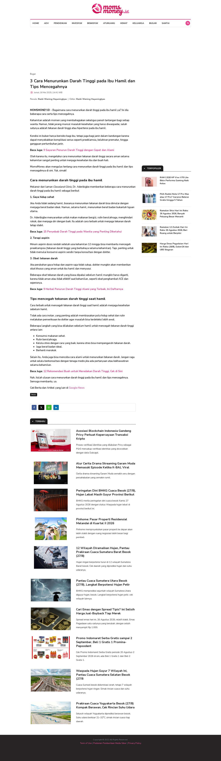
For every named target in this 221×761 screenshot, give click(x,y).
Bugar (153, 23)
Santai (165, 23)
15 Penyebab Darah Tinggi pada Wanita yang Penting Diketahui (82, 231)
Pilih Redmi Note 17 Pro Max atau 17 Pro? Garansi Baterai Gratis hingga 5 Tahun (174, 197)
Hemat (123, 23)
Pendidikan (60, 23)
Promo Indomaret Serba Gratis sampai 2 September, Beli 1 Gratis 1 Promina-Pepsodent (104, 642)
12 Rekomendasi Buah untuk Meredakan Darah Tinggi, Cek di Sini (83, 371)
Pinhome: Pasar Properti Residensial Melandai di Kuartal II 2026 (101, 521)
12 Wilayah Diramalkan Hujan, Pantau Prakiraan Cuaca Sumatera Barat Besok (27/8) (103, 552)
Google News (76, 388)
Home (35, 23)
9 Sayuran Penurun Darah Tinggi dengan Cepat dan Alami (78, 150)
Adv (46, 23)
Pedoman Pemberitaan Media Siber (109, 743)
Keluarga (138, 23)
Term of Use (86, 743)
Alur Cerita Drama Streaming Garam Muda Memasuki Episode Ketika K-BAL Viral (105, 465)
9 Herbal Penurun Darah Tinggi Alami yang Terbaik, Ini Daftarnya (83, 289)
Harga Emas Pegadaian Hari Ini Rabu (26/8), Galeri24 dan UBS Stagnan (174, 246)
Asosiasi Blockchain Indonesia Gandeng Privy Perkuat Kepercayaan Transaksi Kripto (103, 435)
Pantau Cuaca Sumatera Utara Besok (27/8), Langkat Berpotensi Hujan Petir (103, 583)
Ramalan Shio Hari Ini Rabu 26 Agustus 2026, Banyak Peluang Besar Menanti (174, 213)
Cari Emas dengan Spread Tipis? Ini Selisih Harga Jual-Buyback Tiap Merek (105, 611)
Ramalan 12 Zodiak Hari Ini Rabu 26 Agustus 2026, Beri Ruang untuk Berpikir (174, 230)
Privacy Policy (134, 743)
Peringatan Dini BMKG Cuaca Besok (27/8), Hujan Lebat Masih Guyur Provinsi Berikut (106, 493)
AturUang (109, 23)
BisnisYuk (92, 23)
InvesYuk (77, 23)
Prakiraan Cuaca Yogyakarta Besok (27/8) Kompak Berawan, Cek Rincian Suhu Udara (105, 705)
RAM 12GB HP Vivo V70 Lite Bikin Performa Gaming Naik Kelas (174, 180)
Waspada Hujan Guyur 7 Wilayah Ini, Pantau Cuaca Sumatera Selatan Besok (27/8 (103, 675)
